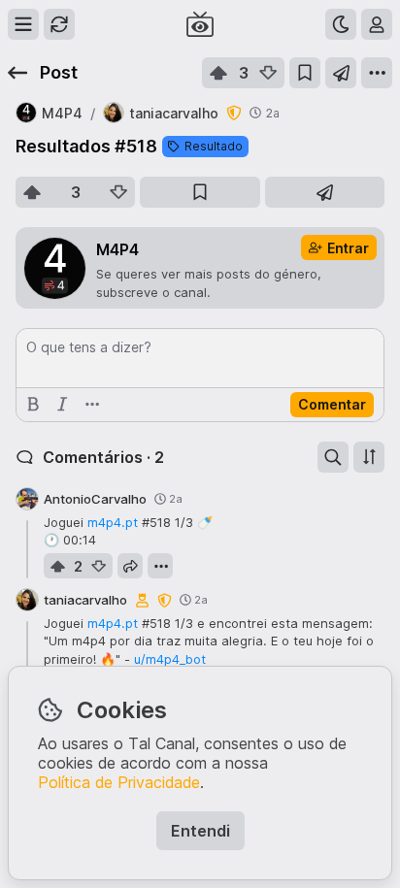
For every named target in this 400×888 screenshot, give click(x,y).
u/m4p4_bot (170, 659)
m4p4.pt (112, 522)
